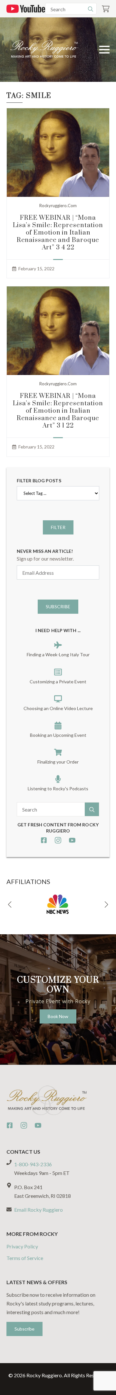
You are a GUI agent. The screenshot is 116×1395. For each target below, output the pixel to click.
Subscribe (58, 606)
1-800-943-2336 (33, 1164)
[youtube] (72, 840)
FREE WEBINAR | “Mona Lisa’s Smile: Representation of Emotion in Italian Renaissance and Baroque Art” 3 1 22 (58, 410)
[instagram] (58, 840)
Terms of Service (24, 1258)
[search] (90, 9)
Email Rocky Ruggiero (38, 1210)
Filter (58, 527)
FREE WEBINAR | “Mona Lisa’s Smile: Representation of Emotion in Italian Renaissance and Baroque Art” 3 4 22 (58, 232)
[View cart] (106, 8)
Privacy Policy (22, 1246)
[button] (9, 904)
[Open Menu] (104, 49)
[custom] (44, 840)
